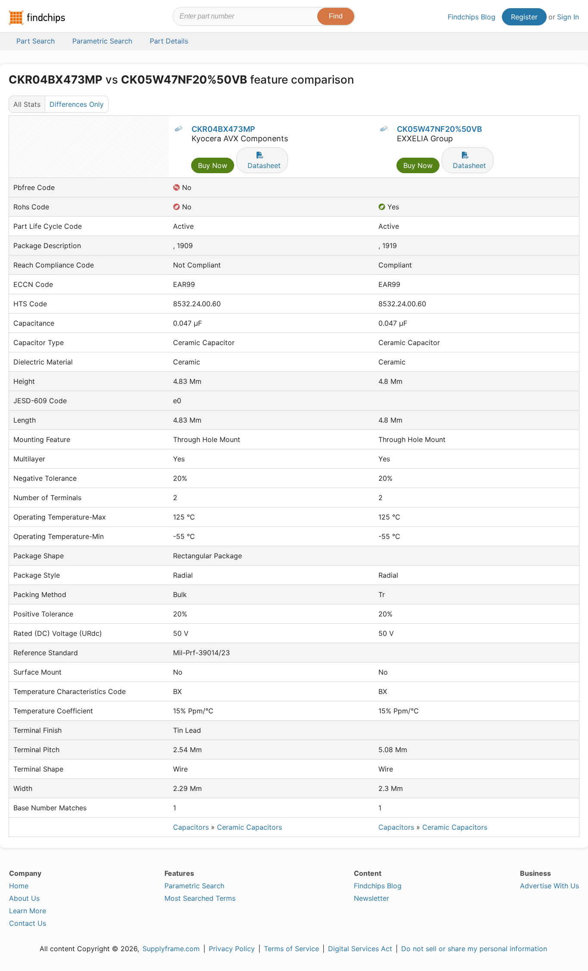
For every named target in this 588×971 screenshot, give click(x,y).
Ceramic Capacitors (249, 827)
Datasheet (264, 165)
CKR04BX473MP (223, 129)
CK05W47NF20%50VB (439, 129)
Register (524, 16)
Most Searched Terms (199, 898)
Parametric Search (194, 885)
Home (18, 885)
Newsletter (371, 898)
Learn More (27, 910)
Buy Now (212, 165)
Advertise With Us (549, 885)
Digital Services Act (360, 948)
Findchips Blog (471, 16)
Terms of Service (291, 948)
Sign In (568, 16)
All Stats (26, 104)
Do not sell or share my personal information (474, 948)
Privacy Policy (232, 948)
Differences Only (77, 104)
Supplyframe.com (171, 948)
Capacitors (191, 827)
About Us (24, 898)
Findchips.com (37, 17)
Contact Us (27, 923)
